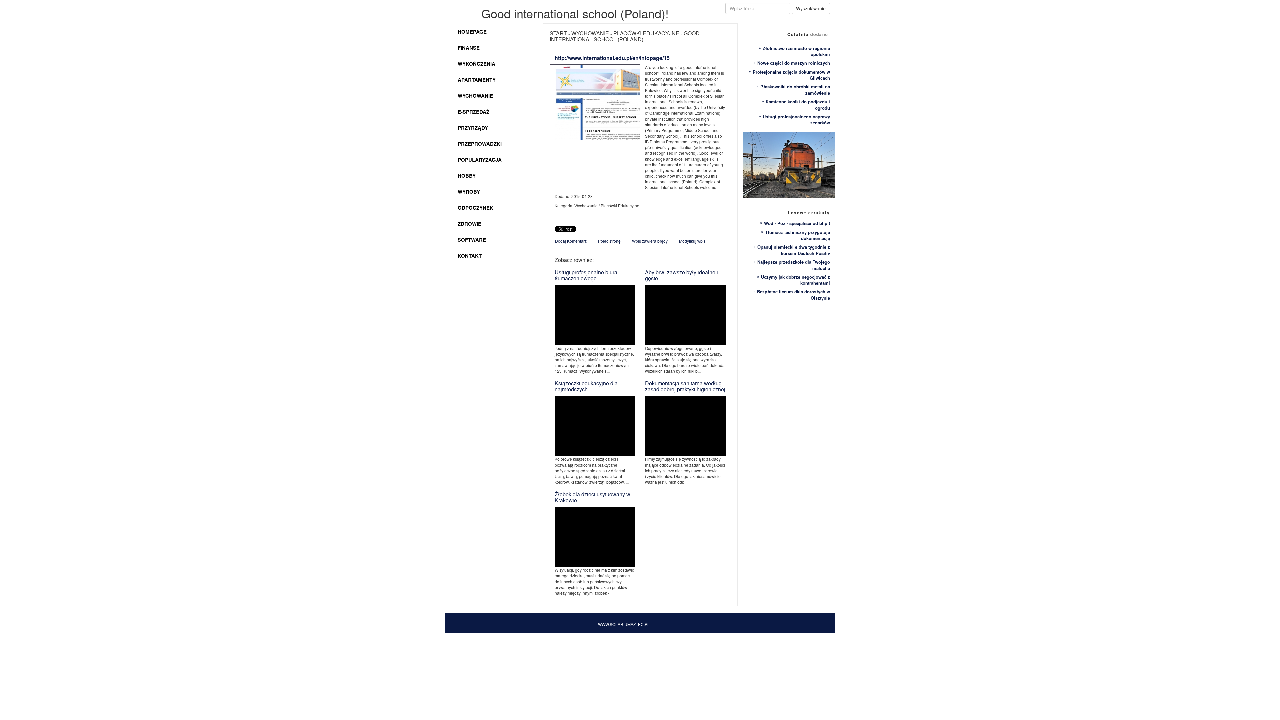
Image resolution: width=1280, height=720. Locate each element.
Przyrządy (473, 127)
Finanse (469, 47)
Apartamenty (477, 79)
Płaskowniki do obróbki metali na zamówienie (795, 89)
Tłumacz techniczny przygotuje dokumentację (797, 235)
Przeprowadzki (480, 143)
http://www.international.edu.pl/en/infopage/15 (612, 58)
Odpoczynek (475, 207)
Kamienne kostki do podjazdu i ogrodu (798, 104)
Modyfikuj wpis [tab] (692, 241)
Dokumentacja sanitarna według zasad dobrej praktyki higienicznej (685, 386)
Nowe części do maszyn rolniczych (793, 63)
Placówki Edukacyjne (646, 33)
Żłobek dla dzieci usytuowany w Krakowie (592, 497)
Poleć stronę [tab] (609, 241)
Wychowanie (475, 95)
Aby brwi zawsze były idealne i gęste (681, 275)
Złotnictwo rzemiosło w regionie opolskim (796, 51)
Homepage (472, 31)
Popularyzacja (480, 159)
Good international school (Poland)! (625, 36)
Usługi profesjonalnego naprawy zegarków (796, 119)
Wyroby (469, 191)
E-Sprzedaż (473, 111)
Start (558, 33)
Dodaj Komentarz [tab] (571, 241)
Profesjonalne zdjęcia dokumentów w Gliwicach (791, 75)
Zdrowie (469, 223)
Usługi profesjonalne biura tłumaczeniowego (586, 275)
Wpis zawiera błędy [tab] (650, 241)
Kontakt (470, 255)
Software (472, 239)
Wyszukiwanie (811, 8)
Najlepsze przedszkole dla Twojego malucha (793, 265)
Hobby (467, 175)
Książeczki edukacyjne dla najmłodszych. (586, 386)
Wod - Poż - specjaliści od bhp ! (797, 223)
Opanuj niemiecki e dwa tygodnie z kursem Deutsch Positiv (793, 250)
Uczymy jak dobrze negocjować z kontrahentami (795, 280)
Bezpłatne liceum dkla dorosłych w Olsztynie (793, 294)
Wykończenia (476, 63)
